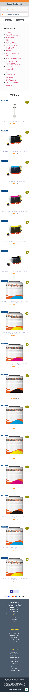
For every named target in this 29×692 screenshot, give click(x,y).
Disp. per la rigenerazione (12, 53)
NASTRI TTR (9, 66)
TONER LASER (9, 84)
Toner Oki (14, 663)
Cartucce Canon (14, 657)
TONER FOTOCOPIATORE (12, 82)
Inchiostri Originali (10, 56)
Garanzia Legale (14, 635)
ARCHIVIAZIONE (10, 37)
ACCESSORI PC (9, 34)
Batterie (8, 40)
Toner (14, 621)
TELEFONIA (8, 79)
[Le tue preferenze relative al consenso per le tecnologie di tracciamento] (26, 689)
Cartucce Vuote (10, 47)
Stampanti (14, 623)
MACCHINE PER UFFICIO (12, 61)
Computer (8, 50)
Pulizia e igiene (9, 69)
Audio (7, 39)
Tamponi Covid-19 (10, 76)
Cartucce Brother (14, 654)
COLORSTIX (9, 48)
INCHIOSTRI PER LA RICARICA (13, 58)
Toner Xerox (14, 667)
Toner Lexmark (14, 661)
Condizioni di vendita (14, 633)
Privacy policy (14, 637)
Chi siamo (14, 632)
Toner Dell (14, 665)
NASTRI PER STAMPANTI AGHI (13, 64)
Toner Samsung (14, 659)
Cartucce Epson (14, 655)
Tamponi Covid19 (10, 77)
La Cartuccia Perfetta (14, 670)
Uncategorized (9, 85)
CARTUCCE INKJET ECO (12, 45)
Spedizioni (14, 643)
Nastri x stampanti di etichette (13, 68)
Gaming (8, 55)
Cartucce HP (14, 652)
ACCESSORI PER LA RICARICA (13, 36)
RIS (6, 71)
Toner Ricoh (14, 668)
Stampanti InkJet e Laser (12, 72)
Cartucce (14, 619)
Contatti (14, 641)
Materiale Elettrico (10, 63)
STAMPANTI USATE (11, 74)
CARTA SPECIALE (10, 42)
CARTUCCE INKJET (11, 44)
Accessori (8, 32)
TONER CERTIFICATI (11, 80)
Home (14, 617)
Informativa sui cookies (14, 639)
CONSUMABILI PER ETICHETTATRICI (15, 52)
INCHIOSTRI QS (9, 60)
